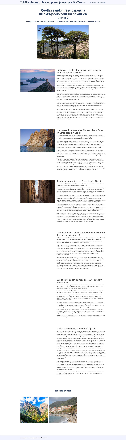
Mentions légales (102, 2)
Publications (93, 2)
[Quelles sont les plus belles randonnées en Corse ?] (23, 420)
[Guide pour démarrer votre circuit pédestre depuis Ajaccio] (52, 420)
